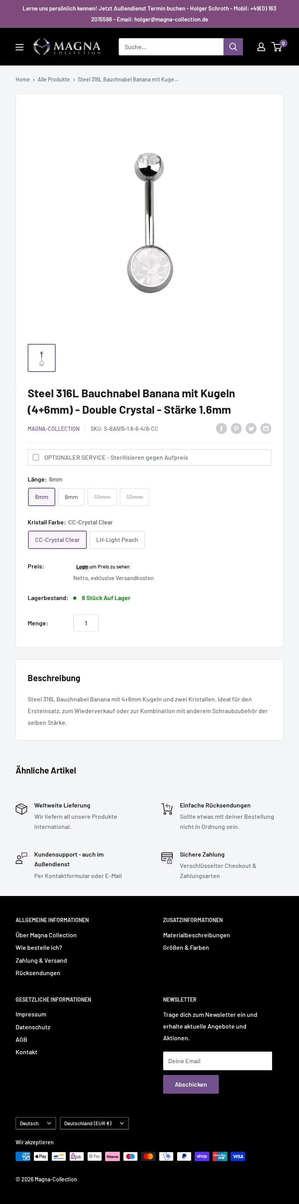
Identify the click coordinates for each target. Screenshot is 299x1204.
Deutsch (29, 1123)
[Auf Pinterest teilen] (236, 428)
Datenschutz (33, 1026)
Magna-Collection (53, 428)
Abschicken (191, 1084)
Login (82, 566)
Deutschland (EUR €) (87, 1123)
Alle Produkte (54, 79)
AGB (21, 1039)
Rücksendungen (38, 972)
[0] (277, 46)
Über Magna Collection (46, 934)
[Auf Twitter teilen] (251, 428)
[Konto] (261, 46)
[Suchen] (233, 46)
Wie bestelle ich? (39, 947)
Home (23, 79)
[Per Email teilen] (265, 428)
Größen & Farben (186, 947)
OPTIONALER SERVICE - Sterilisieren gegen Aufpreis (116, 457)
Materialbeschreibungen (196, 934)
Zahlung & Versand (41, 960)
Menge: (38, 623)
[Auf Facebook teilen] (221, 428)
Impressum (31, 1014)
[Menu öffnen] (19, 47)
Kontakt (26, 1051)
